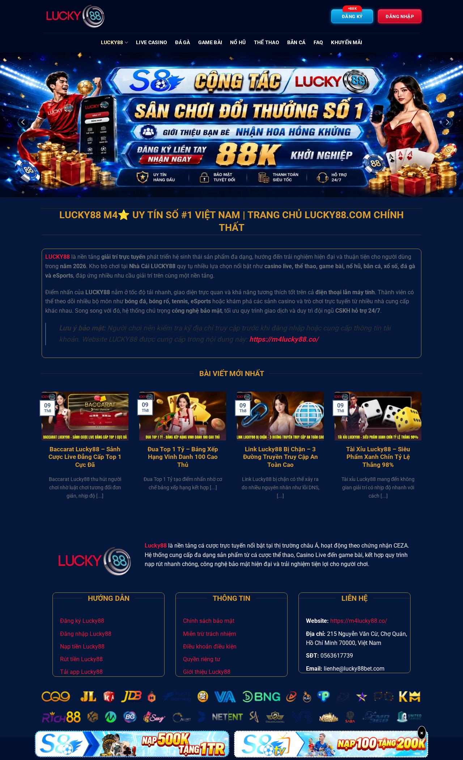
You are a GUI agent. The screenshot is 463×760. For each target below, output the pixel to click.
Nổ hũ (238, 42)
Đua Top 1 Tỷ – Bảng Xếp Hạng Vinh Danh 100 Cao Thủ (183, 457)
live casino (151, 42)
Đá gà (182, 42)
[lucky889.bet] (78, 16)
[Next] (422, 454)
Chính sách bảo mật (208, 620)
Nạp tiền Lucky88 (82, 646)
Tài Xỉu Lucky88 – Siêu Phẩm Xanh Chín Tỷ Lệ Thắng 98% (378, 457)
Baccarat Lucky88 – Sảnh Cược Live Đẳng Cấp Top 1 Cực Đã (85, 457)
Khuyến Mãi (346, 42)
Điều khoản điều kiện (210, 646)
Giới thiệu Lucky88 (206, 671)
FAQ (318, 42)
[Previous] (40, 454)
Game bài (210, 42)
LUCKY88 (57, 256)
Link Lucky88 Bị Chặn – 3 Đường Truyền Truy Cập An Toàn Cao (280, 457)
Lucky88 (112, 42)
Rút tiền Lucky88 (81, 659)
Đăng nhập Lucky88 (85, 633)
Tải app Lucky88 (81, 671)
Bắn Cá (296, 42)
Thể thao (266, 42)
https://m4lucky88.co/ (358, 620)
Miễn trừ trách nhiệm (209, 633)
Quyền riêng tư (201, 659)
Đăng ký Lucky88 (82, 620)
